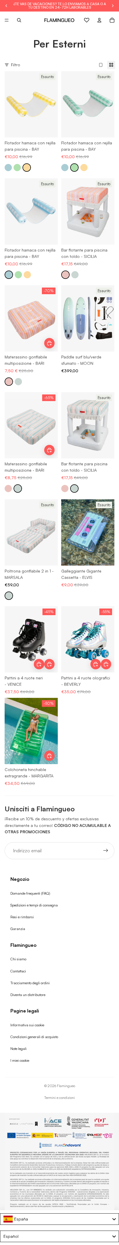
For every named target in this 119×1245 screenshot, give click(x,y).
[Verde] (17, 167)
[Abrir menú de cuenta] (99, 20)
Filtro (15, 64)
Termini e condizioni (59, 1097)
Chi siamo (18, 959)
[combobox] (59, 1219)
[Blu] (8, 167)
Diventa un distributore (27, 994)
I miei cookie (19, 1060)
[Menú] (6, 20)
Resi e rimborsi (22, 917)
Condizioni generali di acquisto (34, 1036)
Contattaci (18, 971)
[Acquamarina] (75, 274)
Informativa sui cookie (27, 1025)
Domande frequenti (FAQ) (30, 893)
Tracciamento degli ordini (30, 982)
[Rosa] (65, 274)
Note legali (18, 1048)
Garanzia (17, 928)
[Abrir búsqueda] (19, 20)
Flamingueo (66, 1086)
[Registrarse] (106, 851)
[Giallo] (26, 167)
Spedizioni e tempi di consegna (34, 905)
